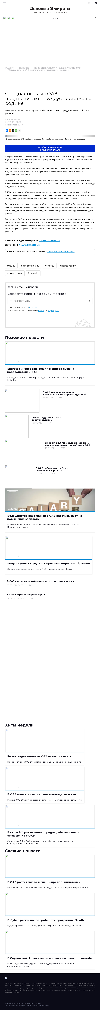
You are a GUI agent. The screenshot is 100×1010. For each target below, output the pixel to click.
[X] (13, 130)
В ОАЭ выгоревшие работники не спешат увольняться (40, 581)
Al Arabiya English (30, 245)
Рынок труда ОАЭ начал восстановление (46, 418)
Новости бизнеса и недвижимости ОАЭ (57, 68)
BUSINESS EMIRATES (49, 241)
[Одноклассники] (10, 130)
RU (90, 3)
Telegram (33, 308)
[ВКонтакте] (7, 130)
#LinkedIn (33, 273)
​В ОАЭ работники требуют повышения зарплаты (52, 469)
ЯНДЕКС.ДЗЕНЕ (53, 311)
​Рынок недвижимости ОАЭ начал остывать (39, 756)
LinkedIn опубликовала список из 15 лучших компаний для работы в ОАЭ (67, 444)
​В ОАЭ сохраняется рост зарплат (27, 594)
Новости (24, 68)
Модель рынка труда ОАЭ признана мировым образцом (48, 563)
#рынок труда (15, 273)
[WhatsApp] (16, 130)
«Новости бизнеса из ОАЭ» (61, 252)
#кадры (11, 265)
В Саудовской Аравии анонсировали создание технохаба (49, 958)
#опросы (49, 265)
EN (95, 3)
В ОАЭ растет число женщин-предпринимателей (44, 882)
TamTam (41, 311)
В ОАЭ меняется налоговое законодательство (41, 794)
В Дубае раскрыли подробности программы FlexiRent (47, 920)
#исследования (68, 265)
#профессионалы (30, 265)
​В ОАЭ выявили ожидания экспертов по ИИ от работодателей (65, 393)
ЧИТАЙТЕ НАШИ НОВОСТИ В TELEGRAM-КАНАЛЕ (50, 148)
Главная (9, 68)
